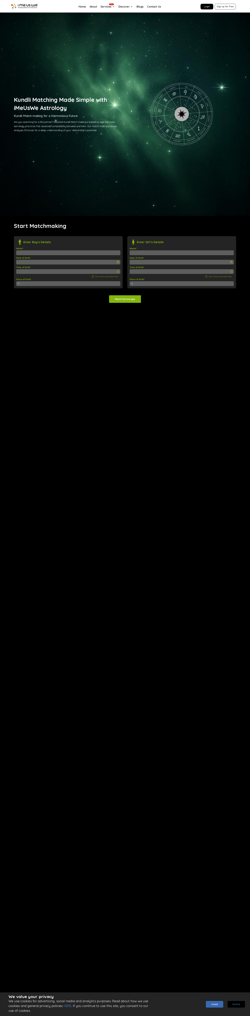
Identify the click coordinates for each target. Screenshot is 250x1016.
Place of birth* (23, 279)
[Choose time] (117, 271)
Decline (236, 1004)
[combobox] (70, 283)
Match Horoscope (125, 299)
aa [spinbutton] (27, 271)
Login (207, 6)
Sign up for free (225, 6)
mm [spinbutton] (23, 271)
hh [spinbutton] (19, 271)
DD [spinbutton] (19, 262)
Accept (214, 1004)
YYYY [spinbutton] (29, 262)
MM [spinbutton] (24, 262)
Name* (19, 248)
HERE (68, 1006)
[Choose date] (117, 262)
